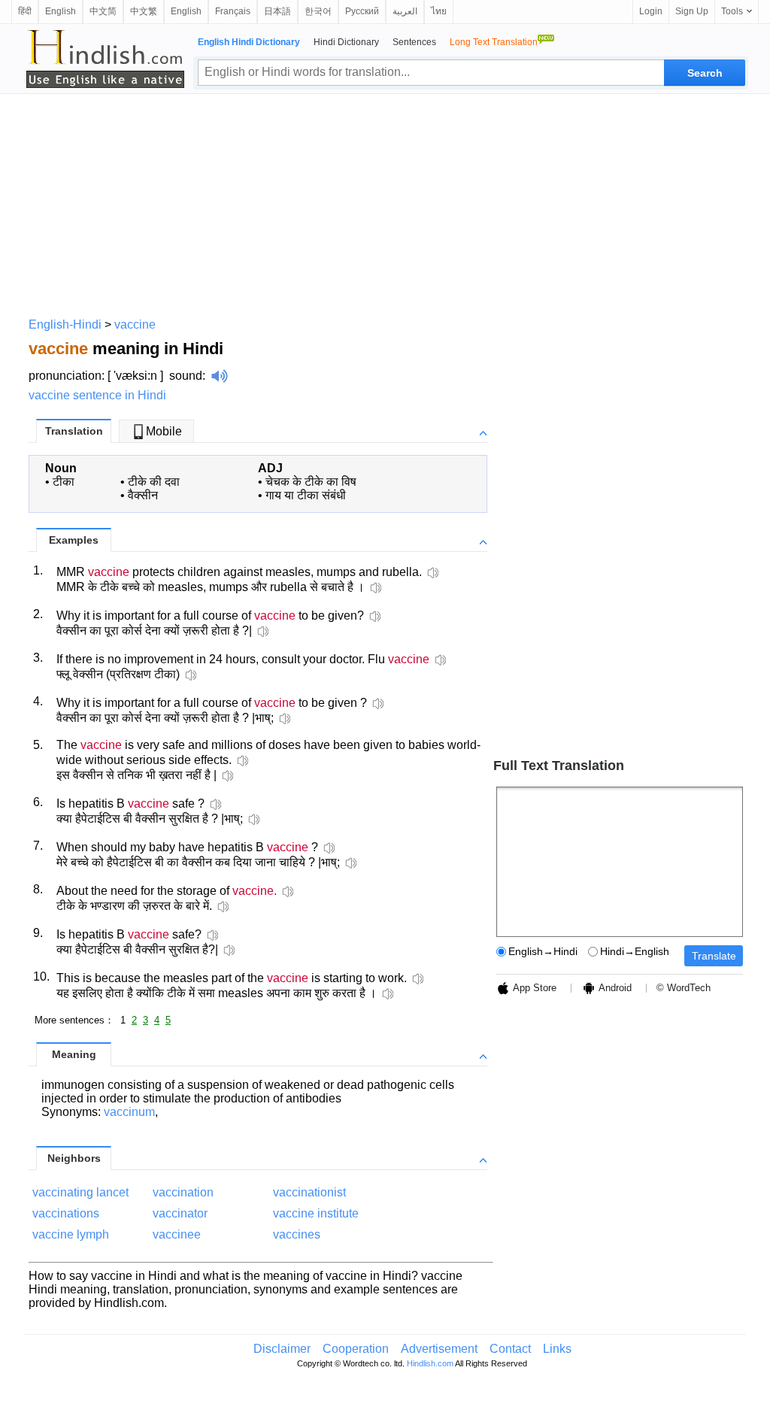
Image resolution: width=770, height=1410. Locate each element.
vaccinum (129, 1111)
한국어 (318, 11)
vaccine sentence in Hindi (97, 395)
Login (650, 11)
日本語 (277, 11)
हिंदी (25, 11)
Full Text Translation (558, 765)
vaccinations (65, 1213)
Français (232, 11)
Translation (74, 431)
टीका (63, 481)
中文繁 (143, 11)
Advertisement (439, 1348)
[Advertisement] (385, 203)
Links (557, 1348)
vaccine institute (316, 1213)
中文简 (103, 11)
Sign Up (691, 11)
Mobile (164, 431)
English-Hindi (65, 324)
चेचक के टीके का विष (310, 481)
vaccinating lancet (80, 1192)
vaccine (135, 324)
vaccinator (180, 1213)
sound (185, 375)
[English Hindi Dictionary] (105, 59)
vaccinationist (309, 1192)
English (60, 11)
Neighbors (74, 1158)
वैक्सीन (143, 495)
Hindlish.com (430, 1363)
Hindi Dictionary (346, 42)
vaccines (296, 1234)
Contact (510, 1348)
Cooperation (356, 1348)
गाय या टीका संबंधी (305, 495)
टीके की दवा (154, 481)
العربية (405, 11)
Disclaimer (282, 1348)
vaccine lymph (70, 1234)
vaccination (183, 1192)
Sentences (414, 42)
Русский (362, 11)
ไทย (439, 11)
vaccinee (177, 1234)
